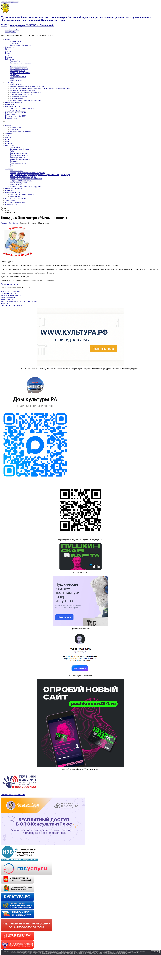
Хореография (10, 114)
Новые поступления (17, 71)
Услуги (8, 49)
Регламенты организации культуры (23, 90)
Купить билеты (11, 118)
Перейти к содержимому (10, 2)
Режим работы (15, 61)
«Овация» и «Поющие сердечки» (22, 108)
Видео (7, 53)
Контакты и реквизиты (13, 102)
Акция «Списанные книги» (20, 73)
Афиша (8, 51)
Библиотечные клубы (18, 77)
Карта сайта (9, 104)
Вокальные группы (12, 106)
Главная (8, 39)
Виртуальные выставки (18, 67)
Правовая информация (18, 96)
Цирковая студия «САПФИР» (16, 116)
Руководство (14, 43)
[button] (80, 122)
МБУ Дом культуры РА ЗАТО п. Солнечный (27, 25)
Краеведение (14, 75)
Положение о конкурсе (9, 284)
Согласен (155, 951)
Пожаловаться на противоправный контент (26, 92)
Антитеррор (9, 83)
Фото (7, 55)
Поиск (3, 210)
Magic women (15, 110)
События (13, 65)
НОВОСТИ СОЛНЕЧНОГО (16, 112)
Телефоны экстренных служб (21, 94)
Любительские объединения (20, 45)
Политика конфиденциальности (13, 795)
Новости (8, 57)
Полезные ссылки (16, 81)
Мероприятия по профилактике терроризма (26, 100)
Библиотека (9, 59)
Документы (9, 47)
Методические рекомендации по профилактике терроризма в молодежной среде (40, 88)
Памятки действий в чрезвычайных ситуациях (27, 86)
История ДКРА (15, 41)
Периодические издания (19, 69)
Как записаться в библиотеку (20, 63)
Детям (12, 79)
